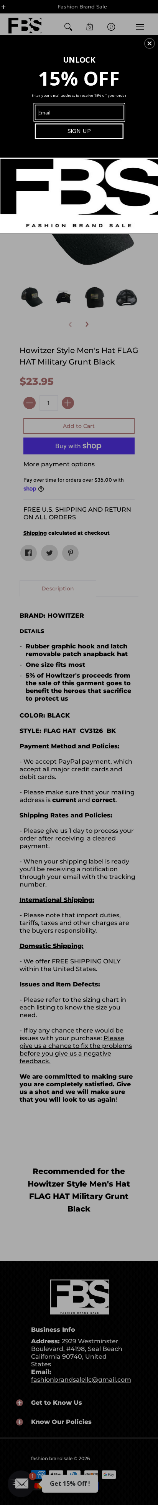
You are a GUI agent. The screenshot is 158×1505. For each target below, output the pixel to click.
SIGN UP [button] (79, 130)
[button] (149, 43)
